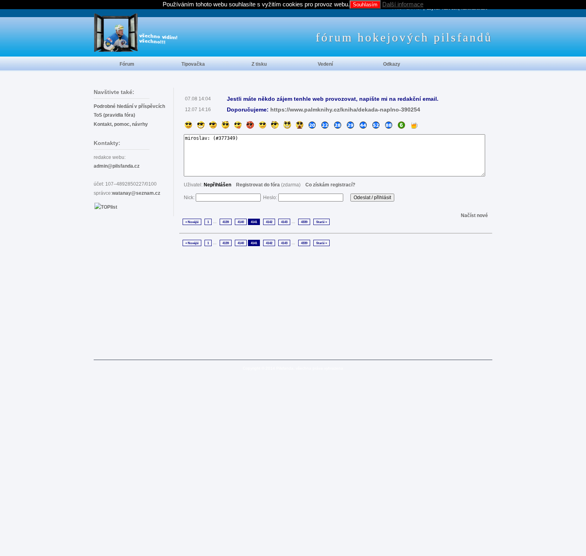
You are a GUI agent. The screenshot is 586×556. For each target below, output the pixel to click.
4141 (254, 222)
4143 (284, 222)
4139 (225, 222)
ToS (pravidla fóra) (114, 115)
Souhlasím (365, 5)
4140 (241, 222)
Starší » (321, 222)
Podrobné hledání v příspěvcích (129, 106)
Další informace (402, 4)
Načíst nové (474, 215)
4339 (304, 222)
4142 (269, 222)
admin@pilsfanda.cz (117, 166)
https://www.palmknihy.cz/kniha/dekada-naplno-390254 (345, 109)
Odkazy (391, 64)
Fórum (127, 64)
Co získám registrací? (330, 185)
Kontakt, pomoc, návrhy (121, 124)
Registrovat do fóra (258, 185)
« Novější (192, 222)
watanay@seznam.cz (136, 193)
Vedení (325, 64)
